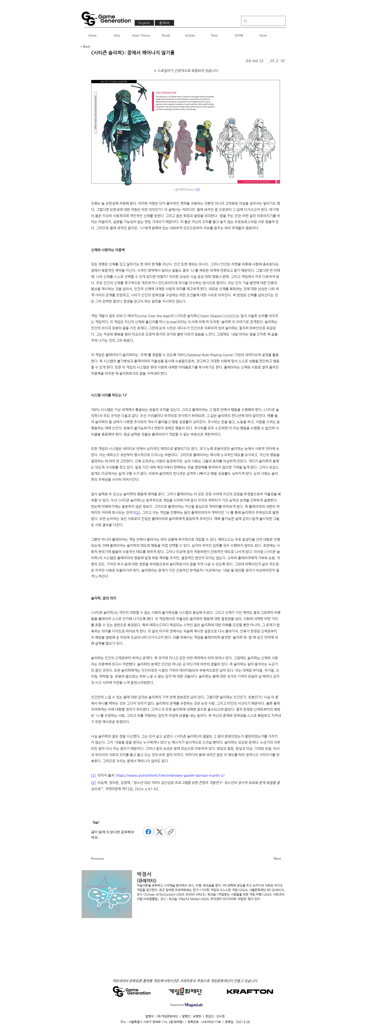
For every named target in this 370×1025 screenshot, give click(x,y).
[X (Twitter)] (159, 832)
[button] (94, 46)
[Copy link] (171, 832)
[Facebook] (148, 832)
